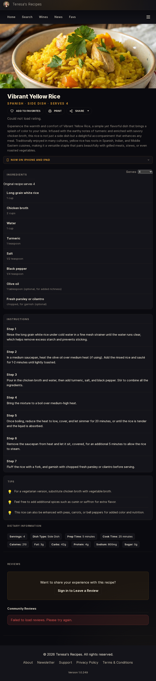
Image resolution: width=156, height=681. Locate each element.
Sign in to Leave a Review (78, 591)
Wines (43, 17)
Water (11, 223)
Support (65, 662)
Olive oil (13, 284)
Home (11, 17)
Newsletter (46, 662)
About (28, 662)
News (58, 17)
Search (27, 17)
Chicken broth (17, 208)
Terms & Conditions (118, 662)
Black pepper (17, 269)
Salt (10, 253)
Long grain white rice (23, 193)
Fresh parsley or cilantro (25, 299)
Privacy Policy (87, 662)
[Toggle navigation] (148, 17)
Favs (72, 17)
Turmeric (13, 238)
